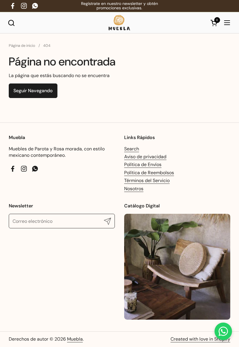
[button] (11, 22)
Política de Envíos (142, 164)
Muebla (75, 339)
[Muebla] (120, 23)
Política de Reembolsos (149, 173)
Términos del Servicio (147, 180)
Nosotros (133, 189)
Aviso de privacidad (145, 157)
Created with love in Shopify (200, 339)
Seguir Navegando (33, 91)
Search (131, 149)
